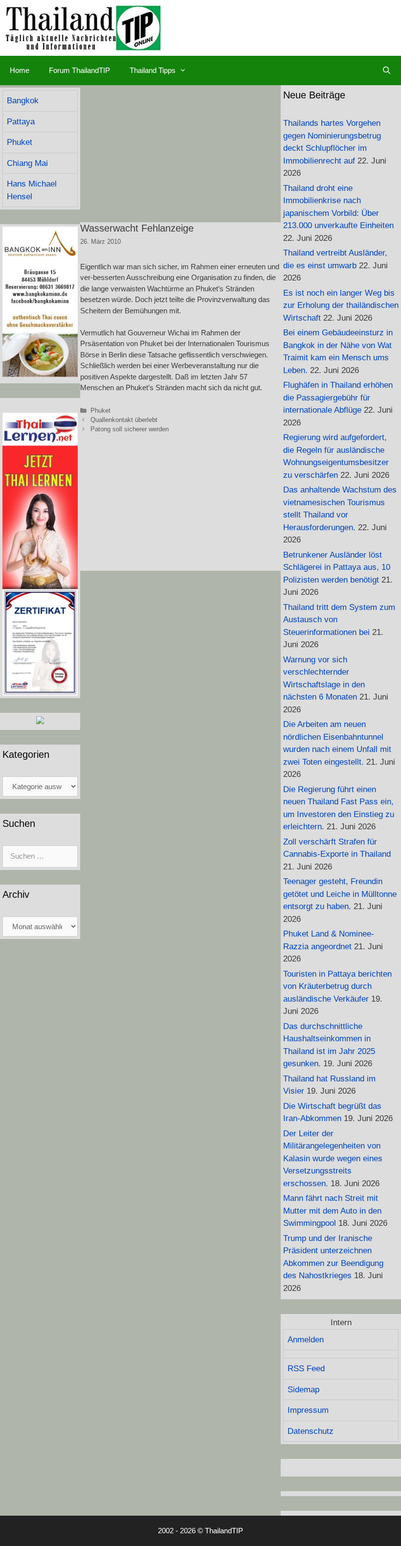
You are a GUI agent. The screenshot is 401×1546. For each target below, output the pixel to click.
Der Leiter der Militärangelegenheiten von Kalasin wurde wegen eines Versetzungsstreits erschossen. (332, 1158)
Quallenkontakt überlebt (123, 419)
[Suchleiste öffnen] (386, 70)
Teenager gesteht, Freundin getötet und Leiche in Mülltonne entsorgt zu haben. (340, 894)
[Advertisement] (180, 153)
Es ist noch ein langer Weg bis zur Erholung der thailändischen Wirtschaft (341, 305)
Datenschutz (311, 1431)
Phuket (100, 410)
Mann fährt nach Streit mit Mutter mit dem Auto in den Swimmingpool (332, 1211)
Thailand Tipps (153, 70)
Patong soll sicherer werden (129, 429)
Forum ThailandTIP (79, 70)
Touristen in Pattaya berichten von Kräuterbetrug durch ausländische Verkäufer (337, 986)
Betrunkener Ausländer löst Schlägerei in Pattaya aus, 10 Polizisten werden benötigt (336, 567)
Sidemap (303, 1389)
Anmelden (306, 1339)
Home (19, 70)
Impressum (308, 1410)
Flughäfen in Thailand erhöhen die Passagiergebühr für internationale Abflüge (338, 397)
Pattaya (21, 121)
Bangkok (23, 100)
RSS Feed (306, 1368)
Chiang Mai (27, 163)
